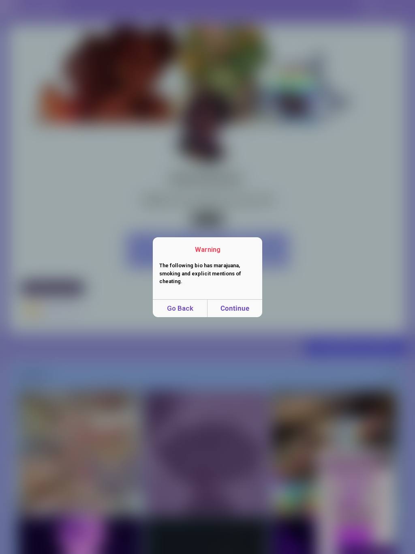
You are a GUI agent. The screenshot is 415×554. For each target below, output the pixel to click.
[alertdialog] (207, 277)
